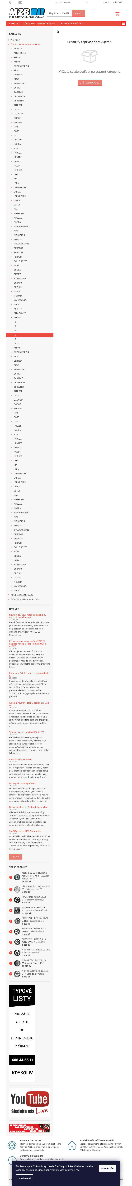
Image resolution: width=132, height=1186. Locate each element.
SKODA (17, 269)
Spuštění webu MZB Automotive (25, 831)
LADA (16, 183)
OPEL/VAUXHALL (21, 243)
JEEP (16, 174)
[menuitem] (14, 23)
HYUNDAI (18, 152)
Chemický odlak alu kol (20, 759)
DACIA (17, 109)
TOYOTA (18, 296)
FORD (16, 131)
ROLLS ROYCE (20, 261)
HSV (16, 148)
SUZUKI (17, 287)
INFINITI (17, 161)
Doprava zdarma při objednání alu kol (28, 807)
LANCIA (17, 191)
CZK (106, 2)
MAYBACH (18, 218)
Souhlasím (107, 1168)
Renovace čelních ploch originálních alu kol (29, 674)
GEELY (17, 135)
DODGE (17, 118)
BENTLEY (18, 74)
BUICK (17, 87)
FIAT (16, 126)
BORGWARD (19, 83)
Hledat (78, 13)
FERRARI (18, 122)
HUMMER (18, 157)
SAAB (16, 265)
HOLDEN (18, 139)
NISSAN (17, 239)
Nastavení (25, 1178)
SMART (17, 274)
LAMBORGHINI (20, 187)
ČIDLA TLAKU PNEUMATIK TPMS (25, 44)
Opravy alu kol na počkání (22, 783)
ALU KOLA (15, 40)
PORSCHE (18, 252)
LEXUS (17, 200)
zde (78, 1170)
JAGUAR (18, 170)
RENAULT (18, 257)
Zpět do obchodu (89, 82)
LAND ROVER (20, 196)
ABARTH (18, 48)
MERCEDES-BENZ (22, 226)
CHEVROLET (19, 96)
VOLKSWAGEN (20, 300)
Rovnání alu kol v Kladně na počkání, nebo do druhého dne (27, 615)
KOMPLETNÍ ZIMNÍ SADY (22, 595)
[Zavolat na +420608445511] (14, 2)
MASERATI (19, 213)
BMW (16, 79)
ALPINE (17, 61)
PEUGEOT (18, 248)
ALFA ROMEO (20, 53)
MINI (16, 230)
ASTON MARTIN (21, 66)
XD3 (16, 343)
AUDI (16, 70)
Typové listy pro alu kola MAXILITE (26, 732)
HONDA (17, 144)
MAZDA (17, 222)
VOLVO (17, 304)
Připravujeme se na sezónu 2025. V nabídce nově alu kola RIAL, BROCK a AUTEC (27, 643)
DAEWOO (18, 113)
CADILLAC (18, 92)
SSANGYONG (20, 278)
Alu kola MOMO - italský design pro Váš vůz (29, 703)
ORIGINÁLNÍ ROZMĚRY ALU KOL (25, 599)
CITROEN (18, 105)
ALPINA (17, 57)
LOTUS (17, 204)
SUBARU (18, 283)
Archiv (15, 856)
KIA (15, 178)
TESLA (17, 291)
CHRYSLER (19, 100)
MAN (16, 209)
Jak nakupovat (62, 2)
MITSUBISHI (19, 235)
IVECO (17, 165)
